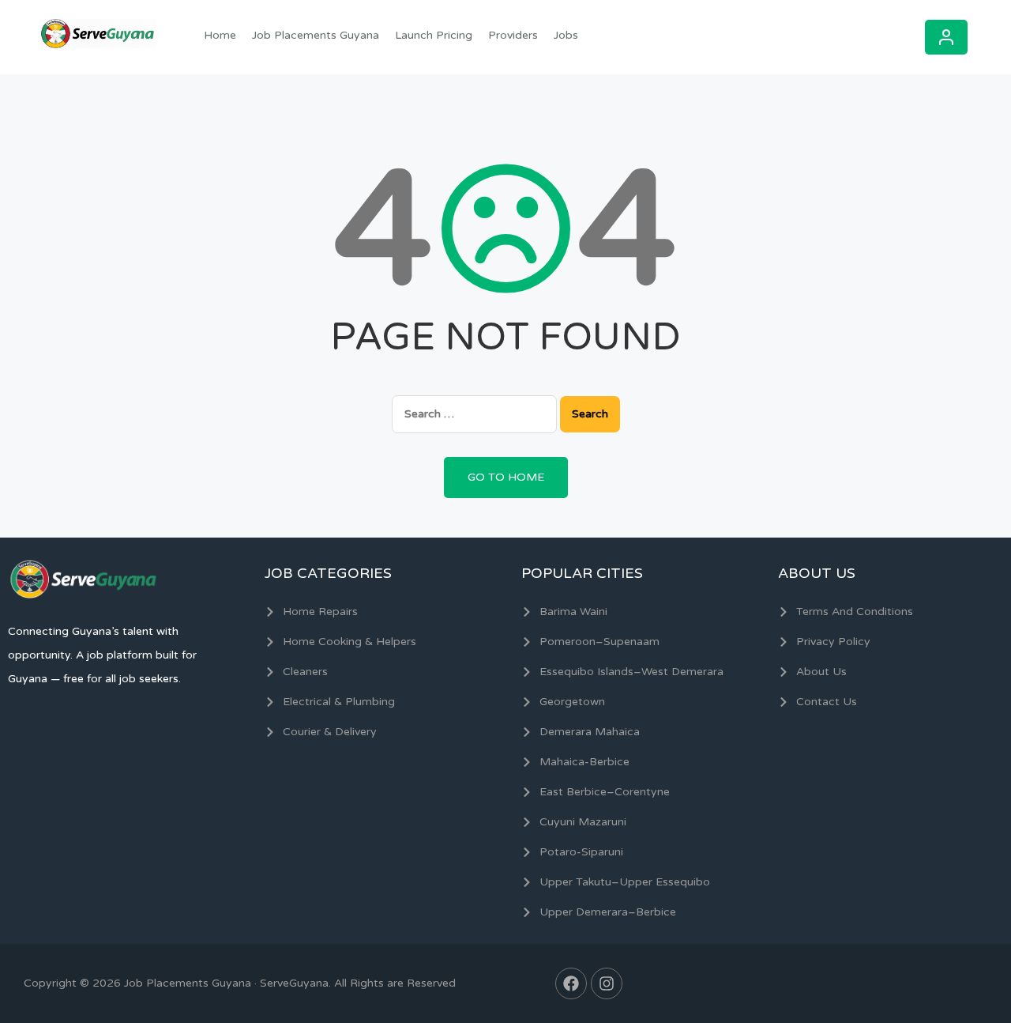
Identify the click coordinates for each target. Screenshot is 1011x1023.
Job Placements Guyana (315, 35)
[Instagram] (606, 983)
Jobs (566, 35)
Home (220, 35)
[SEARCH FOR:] (474, 413)
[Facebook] (571, 983)
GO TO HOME (506, 477)
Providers (513, 35)
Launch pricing (433, 35)
